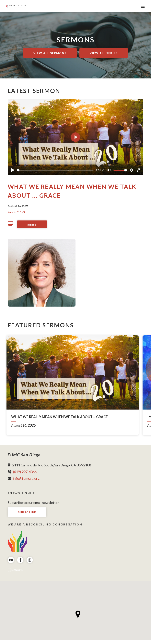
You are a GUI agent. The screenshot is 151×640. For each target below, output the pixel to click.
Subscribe (27, 512)
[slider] (55, 170)
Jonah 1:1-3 (16, 212)
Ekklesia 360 (15, 570)
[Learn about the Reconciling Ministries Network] (17, 541)
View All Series (104, 53)
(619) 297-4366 (25, 472)
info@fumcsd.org (26, 478)
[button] (78, 614)
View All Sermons (49, 53)
